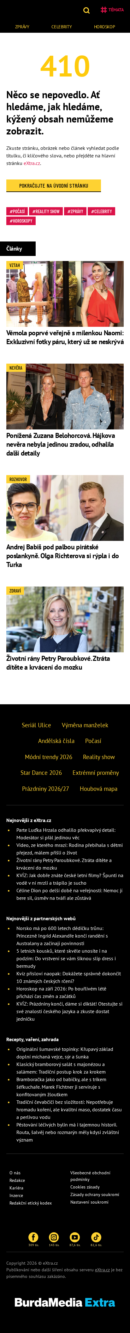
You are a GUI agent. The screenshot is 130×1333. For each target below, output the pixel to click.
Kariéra (16, 1188)
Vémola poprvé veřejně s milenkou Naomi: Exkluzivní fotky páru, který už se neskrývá (65, 337)
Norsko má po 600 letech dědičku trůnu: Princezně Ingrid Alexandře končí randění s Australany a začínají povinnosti (62, 935)
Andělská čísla (56, 741)
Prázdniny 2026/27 (45, 788)
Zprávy (22, 27)
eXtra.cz (32, 163)
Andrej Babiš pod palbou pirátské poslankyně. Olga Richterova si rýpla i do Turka (62, 555)
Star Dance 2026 (41, 772)
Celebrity (61, 27)
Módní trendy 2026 (48, 757)
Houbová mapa (98, 788)
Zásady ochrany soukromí (94, 1194)
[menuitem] (22, 26)
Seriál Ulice (36, 725)
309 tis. (33, 1245)
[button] (87, 9)
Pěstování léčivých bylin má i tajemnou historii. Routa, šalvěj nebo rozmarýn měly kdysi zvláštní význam (67, 1132)
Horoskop (104, 27)
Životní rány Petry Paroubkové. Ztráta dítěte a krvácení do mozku (58, 663)
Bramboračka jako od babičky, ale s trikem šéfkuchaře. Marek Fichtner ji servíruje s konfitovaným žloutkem (61, 1087)
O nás (15, 1173)
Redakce (17, 1180)
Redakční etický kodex (30, 1203)
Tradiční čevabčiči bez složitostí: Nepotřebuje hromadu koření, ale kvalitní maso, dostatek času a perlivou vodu (69, 1109)
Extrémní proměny (96, 772)
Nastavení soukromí (89, 1202)
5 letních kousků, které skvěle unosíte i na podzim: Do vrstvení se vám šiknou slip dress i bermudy (66, 958)
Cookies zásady (85, 1187)
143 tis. (54, 1245)
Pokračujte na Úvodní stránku (53, 185)
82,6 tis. (96, 1245)
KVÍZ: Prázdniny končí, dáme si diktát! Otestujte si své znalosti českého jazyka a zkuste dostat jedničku (69, 1011)
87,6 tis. (74, 1245)
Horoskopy (22, 221)
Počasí (19, 211)
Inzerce (16, 1195)
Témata (116, 10)
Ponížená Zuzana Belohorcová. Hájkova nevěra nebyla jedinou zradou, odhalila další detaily (60, 444)
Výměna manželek (85, 725)
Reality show (48, 211)
